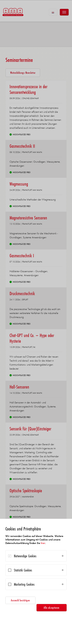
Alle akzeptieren (51, 607)
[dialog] (36, 568)
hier (43, 543)
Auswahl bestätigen (20, 600)
